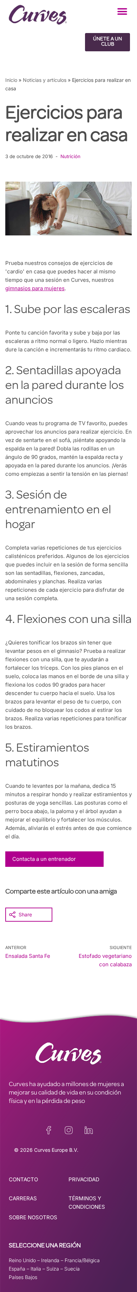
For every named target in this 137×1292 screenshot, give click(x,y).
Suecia (72, 1269)
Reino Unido (22, 1260)
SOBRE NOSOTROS (33, 1217)
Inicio (11, 80)
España (17, 1269)
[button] (122, 11)
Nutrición (70, 156)
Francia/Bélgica (82, 1260)
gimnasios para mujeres (35, 288)
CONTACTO (23, 1179)
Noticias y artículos (44, 80)
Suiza (52, 1269)
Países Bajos (23, 1277)
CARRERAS (23, 1198)
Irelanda (50, 1260)
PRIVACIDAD (83, 1179)
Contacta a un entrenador (44, 859)
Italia (36, 1269)
